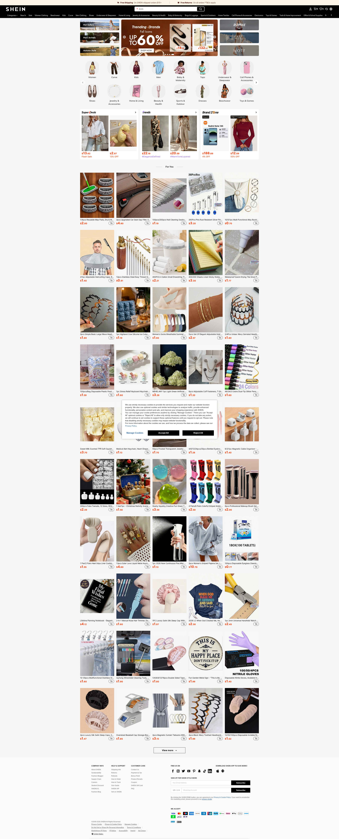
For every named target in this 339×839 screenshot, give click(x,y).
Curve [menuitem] (70, 15)
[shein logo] (15, 9)
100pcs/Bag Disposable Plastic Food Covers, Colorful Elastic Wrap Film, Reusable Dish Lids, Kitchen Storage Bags (97, 391)
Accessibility (123, 831)
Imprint (132, 831)
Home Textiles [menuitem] (223, 15)
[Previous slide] (124, 37)
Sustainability (96, 773)
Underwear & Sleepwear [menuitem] (106, 15)
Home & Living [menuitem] (124, 15)
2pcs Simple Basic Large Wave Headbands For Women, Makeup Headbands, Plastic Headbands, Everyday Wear (97, 334)
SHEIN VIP (115, 789)
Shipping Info (116, 770)
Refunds (114, 776)
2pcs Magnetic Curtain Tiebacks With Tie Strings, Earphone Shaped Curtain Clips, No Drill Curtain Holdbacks (169, 735)
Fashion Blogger (97, 776)
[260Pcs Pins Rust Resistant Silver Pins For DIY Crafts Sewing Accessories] (206, 195)
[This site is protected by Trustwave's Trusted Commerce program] (173, 822)
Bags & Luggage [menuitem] (191, 15)
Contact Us (135, 770)
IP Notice (113, 831)
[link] (85, 2)
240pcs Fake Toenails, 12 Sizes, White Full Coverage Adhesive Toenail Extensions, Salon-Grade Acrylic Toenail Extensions (97, 506)
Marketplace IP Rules (99, 831)
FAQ (132, 789)
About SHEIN (96, 770)
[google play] (223, 772)
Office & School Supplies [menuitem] (313, 15)
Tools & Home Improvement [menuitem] (290, 15)
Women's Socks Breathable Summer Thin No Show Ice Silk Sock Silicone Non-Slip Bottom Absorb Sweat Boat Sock (169, 334)
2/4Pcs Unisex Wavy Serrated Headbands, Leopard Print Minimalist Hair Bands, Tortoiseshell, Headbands (242, 334)
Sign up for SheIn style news (184, 778)
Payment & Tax (136, 773)
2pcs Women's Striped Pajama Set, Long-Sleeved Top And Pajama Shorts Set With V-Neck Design (206, 563)
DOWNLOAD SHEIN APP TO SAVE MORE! (231, 766)
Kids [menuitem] (64, 15)
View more (168, 750)
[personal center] (310, 9)
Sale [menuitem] (30, 15)
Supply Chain (96, 779)
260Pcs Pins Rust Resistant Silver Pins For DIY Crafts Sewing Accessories (206, 220)
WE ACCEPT (175, 809)
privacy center (207, 799)
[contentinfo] (210, 815)
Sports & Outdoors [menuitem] (208, 15)
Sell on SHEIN (116, 792)
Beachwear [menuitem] (55, 15)
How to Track (116, 782)
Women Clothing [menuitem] (41, 15)
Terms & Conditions (134, 827)
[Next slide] (214, 37)
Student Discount (97, 785)
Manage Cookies (131, 824)
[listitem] (97, 199)
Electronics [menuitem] (259, 15)
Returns (114, 773)
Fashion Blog (96, 792)
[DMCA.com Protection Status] (179, 822)
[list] (192, 771)
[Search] (200, 9)
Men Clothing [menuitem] (81, 15)
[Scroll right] (331, 15)
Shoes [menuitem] (91, 15)
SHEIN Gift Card (137, 785)
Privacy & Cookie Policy (222, 797)
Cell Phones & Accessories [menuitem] (242, 15)
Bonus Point (135, 776)
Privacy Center (96, 824)
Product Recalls (136, 779)
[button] (326, 9)
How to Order (116, 779)
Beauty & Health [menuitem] (159, 15)
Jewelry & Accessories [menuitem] (141, 15)
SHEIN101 (95, 789)
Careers (94, 782)
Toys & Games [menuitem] (271, 15)
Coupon (134, 782)
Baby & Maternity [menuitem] (175, 15)
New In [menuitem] (23, 15)
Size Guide (115, 785)
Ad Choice (142, 831)
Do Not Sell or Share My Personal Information (107, 827)
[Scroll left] (328, 15)
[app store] (218, 772)
